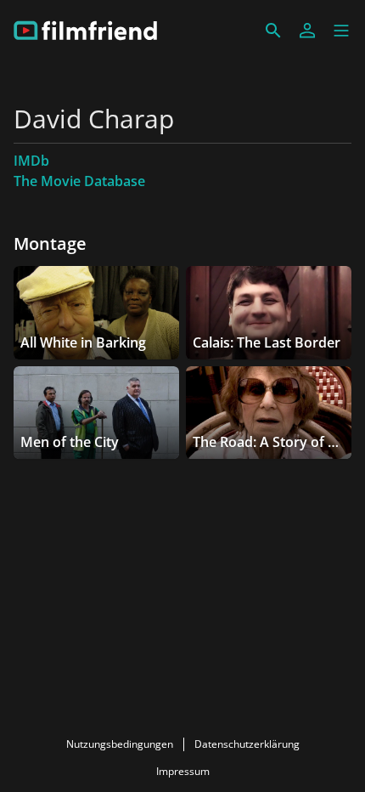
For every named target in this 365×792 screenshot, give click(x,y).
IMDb (31, 160)
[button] (341, 31)
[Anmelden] (307, 31)
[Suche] (273, 31)
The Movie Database (79, 181)
